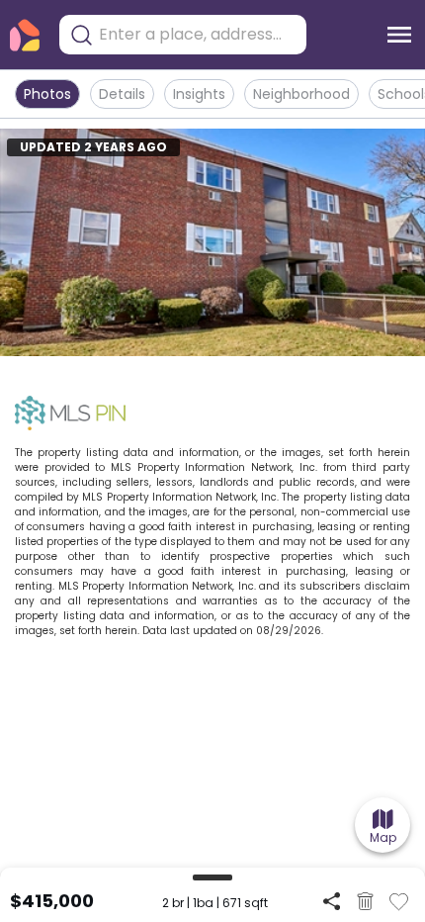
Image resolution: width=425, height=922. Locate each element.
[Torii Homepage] (25, 35)
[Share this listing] (331, 900)
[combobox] (198, 34)
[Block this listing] (365, 901)
